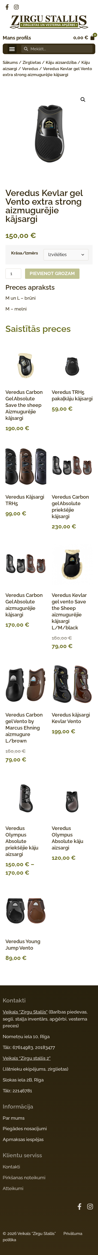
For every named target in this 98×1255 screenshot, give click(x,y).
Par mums (13, 1118)
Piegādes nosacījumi (25, 1128)
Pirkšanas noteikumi (24, 1177)
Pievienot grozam (52, 273)
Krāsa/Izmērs (24, 253)
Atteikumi (13, 1188)
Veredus (30, 68)
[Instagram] (16, 7)
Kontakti (11, 1166)
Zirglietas (32, 62)
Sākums (10, 62)
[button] (12, 48)
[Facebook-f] (7, 7)
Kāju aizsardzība (61, 62)
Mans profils (17, 38)
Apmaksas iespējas (23, 1139)
